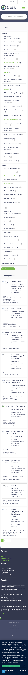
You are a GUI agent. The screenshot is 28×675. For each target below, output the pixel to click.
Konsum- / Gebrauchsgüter (11, 119)
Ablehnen (5, 666)
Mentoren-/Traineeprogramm (12, 243)
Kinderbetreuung (9, 259)
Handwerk (7, 157)
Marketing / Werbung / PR (11, 62)
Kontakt (14, 625)
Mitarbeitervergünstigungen (12, 194)
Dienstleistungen (8, 49)
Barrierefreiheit (8, 198)
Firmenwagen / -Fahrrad (11, 202)
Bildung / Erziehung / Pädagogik (13, 93)
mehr (23, 666)
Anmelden (23, 1)
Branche (4, 33)
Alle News (3, 613)
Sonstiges (6, 89)
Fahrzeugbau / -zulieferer (11, 76)
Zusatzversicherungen (10, 255)
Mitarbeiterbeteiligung (10, 247)
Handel (6, 72)
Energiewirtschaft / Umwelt (11, 96)
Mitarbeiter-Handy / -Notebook (13, 206)
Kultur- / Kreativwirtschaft (11, 143)
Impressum (14, 635)
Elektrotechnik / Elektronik (11, 42)
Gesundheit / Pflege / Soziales (12, 134)
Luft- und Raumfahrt (9, 59)
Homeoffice (7, 183)
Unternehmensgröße (8, 263)
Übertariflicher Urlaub (10, 236)
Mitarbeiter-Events (9, 179)
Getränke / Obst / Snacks (11, 175)
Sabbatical (7, 251)
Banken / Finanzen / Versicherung (13, 110)
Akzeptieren (15, 666)
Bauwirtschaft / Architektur (11, 115)
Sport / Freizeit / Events (10, 160)
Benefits (4, 165)
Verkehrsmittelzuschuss (10, 240)
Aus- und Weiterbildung (10, 168)
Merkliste (13, 1)
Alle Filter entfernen (8, 269)
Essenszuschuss (8, 228)
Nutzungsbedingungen (14, 628)
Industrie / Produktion (10, 45)
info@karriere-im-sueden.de (8, 577)
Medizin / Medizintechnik (11, 85)
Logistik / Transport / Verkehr (12, 106)
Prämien (6, 221)
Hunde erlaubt (8, 217)
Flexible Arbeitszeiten (10, 172)
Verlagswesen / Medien (10, 153)
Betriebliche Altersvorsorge (11, 187)
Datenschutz (14, 631)
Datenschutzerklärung (16, 672)
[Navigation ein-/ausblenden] (26, 7)
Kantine (6, 232)
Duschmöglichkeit (9, 191)
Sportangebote (8, 224)
